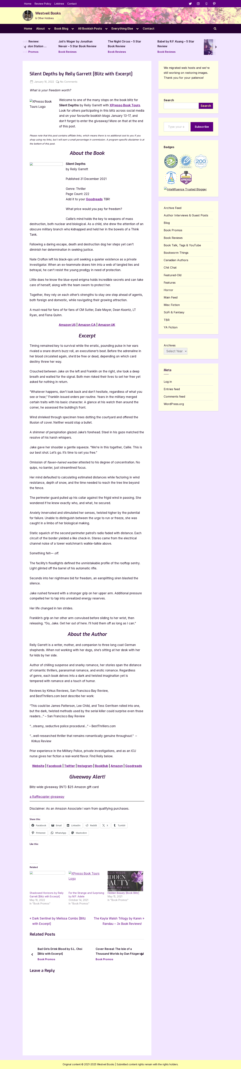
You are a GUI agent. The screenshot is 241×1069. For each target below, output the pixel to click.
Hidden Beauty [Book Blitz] (123, 892)
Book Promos (200, 51)
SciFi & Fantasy (174, 312)
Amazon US (67, 325)
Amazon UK (106, 325)
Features (170, 282)
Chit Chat (170, 267)
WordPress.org (174, 404)
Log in (168, 381)
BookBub (101, 766)
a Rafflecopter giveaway (47, 796)
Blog (167, 223)
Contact (72, 3)
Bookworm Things (176, 252)
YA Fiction (170, 327)
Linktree (59, 3)
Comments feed (174, 396)
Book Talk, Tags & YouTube (182, 245)
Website (38, 766)
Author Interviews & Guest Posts (186, 215)
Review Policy (43, 3)
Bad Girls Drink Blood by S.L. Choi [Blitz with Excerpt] (60, 951)
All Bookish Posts (90, 28)
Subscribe (202, 126)
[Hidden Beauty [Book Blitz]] (125, 881)
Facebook (54, 766)
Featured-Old (172, 275)
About (40, 28)
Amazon (117, 766)
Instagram (84, 766)
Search (169, 100)
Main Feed (170, 297)
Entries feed (172, 389)
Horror (168, 290)
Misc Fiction (172, 305)
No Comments (68, 82)
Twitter (69, 766)
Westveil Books (48, 13)
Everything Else (122, 28)
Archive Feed (172, 208)
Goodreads (94, 199)
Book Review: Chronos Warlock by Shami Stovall (205, 44)
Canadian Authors (176, 260)
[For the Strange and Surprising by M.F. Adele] (86, 881)
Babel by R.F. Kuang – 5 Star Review (149, 44)
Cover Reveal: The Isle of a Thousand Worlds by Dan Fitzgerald (120, 951)
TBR (167, 320)
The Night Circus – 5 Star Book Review (97, 44)
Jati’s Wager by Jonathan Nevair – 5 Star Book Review (51, 44)
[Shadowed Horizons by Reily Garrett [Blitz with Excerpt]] (47, 881)
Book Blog (61, 28)
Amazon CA (87, 325)
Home (27, 3)
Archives (170, 345)
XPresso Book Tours (125, 105)
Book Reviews (41, 51)
